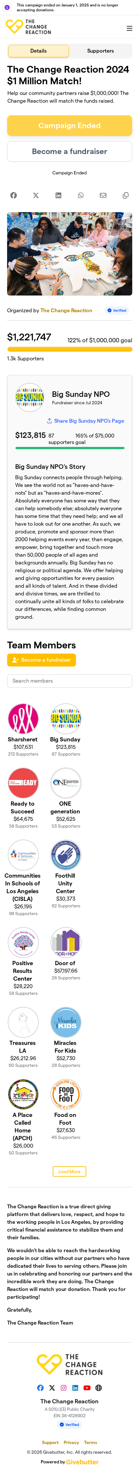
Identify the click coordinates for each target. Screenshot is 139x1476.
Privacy (71, 1442)
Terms (90, 1442)
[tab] (39, 51)
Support (50, 1442)
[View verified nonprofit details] (117, 310)
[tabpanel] (69, 698)
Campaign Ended (69, 125)
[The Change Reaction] (28, 27)
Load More (69, 1171)
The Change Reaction (66, 310)
